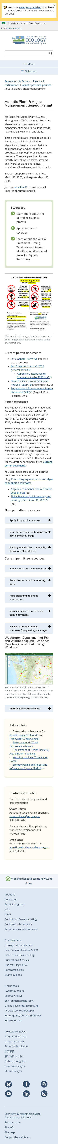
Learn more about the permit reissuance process (30, 218)
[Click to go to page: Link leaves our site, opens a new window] (29, 668)
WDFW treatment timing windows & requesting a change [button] (28, 628)
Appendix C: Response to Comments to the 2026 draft (33, 375)
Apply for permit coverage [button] (24, 520)
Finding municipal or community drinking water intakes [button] (27, 549)
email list (20, 187)
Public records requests (18, 924)
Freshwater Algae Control (24, 738)
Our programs (13, 940)
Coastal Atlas (12, 995)
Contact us (11, 899)
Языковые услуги (15, 1066)
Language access (14, 1041)
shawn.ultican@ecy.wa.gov (24, 816)
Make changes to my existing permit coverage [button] (26, 612)
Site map (10, 1132)
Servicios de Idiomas (16, 1046)
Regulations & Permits (17, 81)
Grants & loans (13, 974)
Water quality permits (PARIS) (22, 1015)
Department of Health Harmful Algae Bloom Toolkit (29, 751)
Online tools (12, 986)
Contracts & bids (14, 970)
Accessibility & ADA (15, 1031)
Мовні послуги (13, 1071)
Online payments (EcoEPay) (20, 1005)
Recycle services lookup (18, 1010)
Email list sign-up (14, 904)
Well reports (12, 1020)
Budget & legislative (16, 965)
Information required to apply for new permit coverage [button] (28, 533)
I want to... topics (14, 991)
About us (10, 894)
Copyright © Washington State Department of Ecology (23, 1115)
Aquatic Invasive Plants (22, 735)
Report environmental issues (21, 929)
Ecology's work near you (19, 945)
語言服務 (10, 1051)
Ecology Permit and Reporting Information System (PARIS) (28, 766)
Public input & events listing (21, 919)
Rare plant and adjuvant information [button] (23, 597)
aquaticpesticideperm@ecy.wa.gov (29, 847)
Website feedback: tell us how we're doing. (31, 881)
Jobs (7, 909)
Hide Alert (47, 5)
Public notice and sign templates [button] (28, 568)
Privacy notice (13, 1122)
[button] (29, 63)
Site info (9, 1127)
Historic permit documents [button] (24, 708)
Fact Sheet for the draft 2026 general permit (27, 368)
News (8, 914)
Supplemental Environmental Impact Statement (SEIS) (32, 390)
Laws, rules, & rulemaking (19, 955)
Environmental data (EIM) (19, 1000)
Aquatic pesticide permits (36, 85)
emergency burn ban (30, 7)
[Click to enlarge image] (29, 303)
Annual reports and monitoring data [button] (27, 582)
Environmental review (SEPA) (21, 950)
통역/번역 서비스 (14, 1056)
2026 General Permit (22, 359)
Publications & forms (17, 960)
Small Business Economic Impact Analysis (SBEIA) (29, 382)
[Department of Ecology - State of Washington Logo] (29, 40)
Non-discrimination (16, 1036)
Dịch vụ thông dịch (15, 1061)
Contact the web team (17, 1137)
